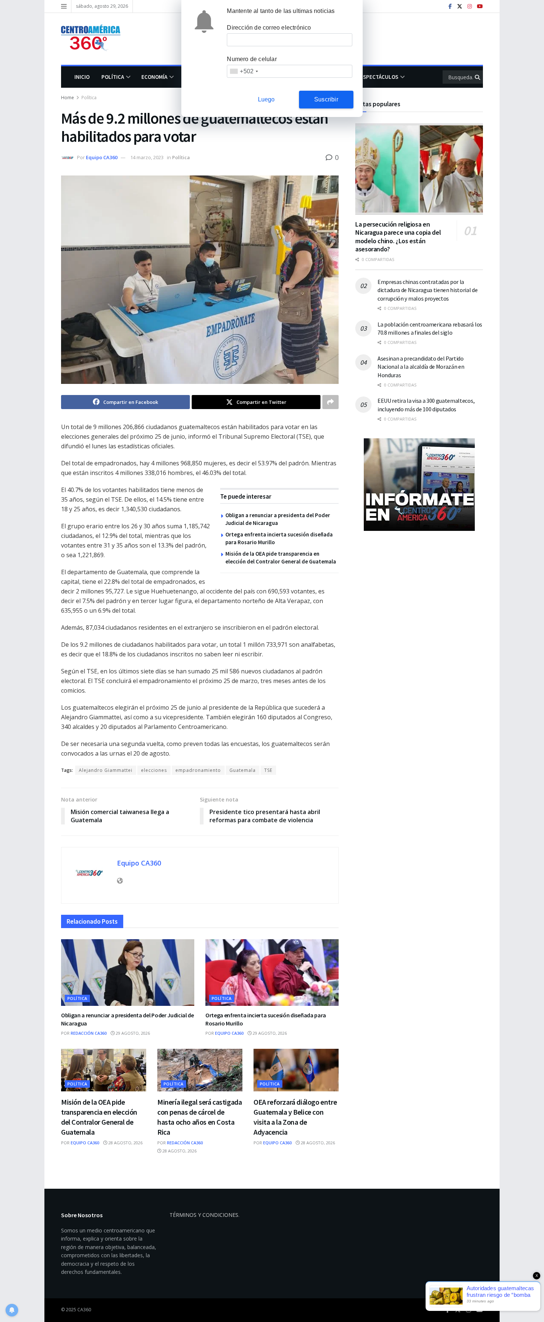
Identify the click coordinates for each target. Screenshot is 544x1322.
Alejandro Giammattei (105, 770)
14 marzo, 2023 (147, 157)
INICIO (82, 76)
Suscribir (326, 99)
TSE (268, 770)
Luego (266, 99)
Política (112, 76)
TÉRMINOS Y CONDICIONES (203, 1214)
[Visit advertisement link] (419, 484)
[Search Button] (478, 77)
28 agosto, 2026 (124, 1142)
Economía (154, 76)
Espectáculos (379, 76)
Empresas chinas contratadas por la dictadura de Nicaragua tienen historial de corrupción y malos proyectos (427, 290)
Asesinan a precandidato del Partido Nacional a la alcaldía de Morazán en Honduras (420, 367)
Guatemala (242, 770)
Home (67, 97)
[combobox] (243, 71)
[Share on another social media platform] (330, 402)
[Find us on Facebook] (450, 6)
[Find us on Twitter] (459, 6)
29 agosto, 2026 (132, 1033)
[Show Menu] (64, 6)
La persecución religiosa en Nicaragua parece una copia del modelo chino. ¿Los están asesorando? (398, 237)
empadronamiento (198, 770)
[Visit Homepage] (94, 39)
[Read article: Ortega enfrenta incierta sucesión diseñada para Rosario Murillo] (272, 972)
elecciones (154, 770)
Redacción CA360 (89, 1033)
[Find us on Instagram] (469, 6)
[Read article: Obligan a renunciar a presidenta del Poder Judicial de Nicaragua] (127, 972)
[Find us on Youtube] (480, 6)
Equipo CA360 (101, 157)
